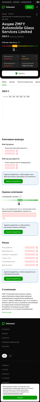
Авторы (5, 333)
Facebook (5, 374)
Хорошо (20, 398)
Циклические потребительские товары (16, 17)
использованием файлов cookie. (13, 393)
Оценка (12, 82)
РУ (4, 356)
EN (10, 356)
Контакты (5, 338)
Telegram (5, 365)
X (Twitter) (5, 378)
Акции (4, 14)
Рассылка (5, 346)
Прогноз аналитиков (25, 82)
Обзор (4, 82)
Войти (29, 7)
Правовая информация (10, 342)
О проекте (6, 329)
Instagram (5, 382)
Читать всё (6, 312)
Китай (11, 14)
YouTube (5, 370)
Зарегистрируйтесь (13, 181)
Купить (22, 73)
